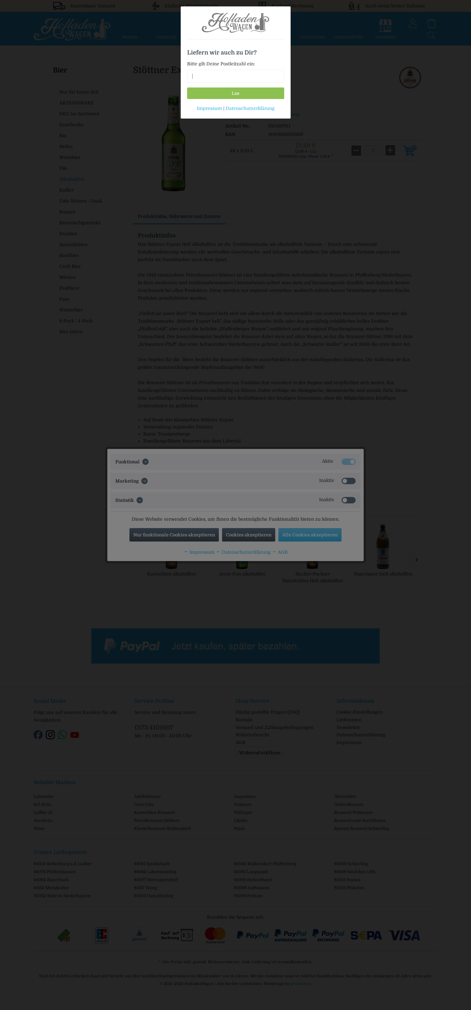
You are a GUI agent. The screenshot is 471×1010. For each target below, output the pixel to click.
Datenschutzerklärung (250, 108)
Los (235, 93)
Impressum (209, 108)
